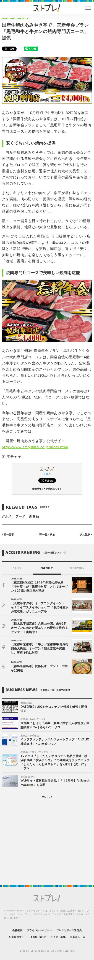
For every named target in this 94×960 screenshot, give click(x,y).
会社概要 (17, 930)
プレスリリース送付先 (69, 930)
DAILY (17, 568)
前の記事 (8, 534)
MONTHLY (77, 568)
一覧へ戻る (48, 534)
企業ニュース (77, 937)
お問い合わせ (38, 937)
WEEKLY (46, 568)
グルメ (6, 516)
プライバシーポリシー (39, 930)
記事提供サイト (17, 937)
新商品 (34, 516)
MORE (46, 797)
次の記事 (85, 534)
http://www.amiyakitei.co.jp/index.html (35, 447)
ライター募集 (57, 937)
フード (20, 516)
